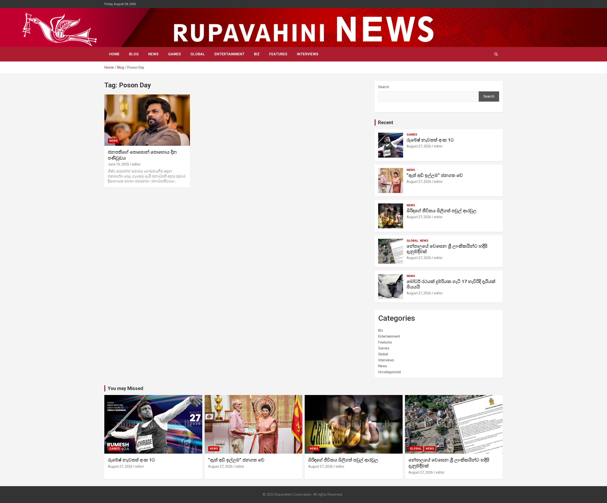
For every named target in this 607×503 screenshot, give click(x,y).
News (153, 54)
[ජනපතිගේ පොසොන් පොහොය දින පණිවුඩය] (147, 120)
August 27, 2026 (419, 146)
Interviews (307, 54)
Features (278, 54)
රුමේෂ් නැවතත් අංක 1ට (430, 140)
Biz (257, 54)
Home (114, 54)
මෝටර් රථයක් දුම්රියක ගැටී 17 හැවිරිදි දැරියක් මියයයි (451, 284)
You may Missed (125, 388)
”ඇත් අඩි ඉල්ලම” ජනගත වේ (435, 175)
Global (197, 54)
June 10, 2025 (118, 164)
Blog (134, 54)
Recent (385, 122)
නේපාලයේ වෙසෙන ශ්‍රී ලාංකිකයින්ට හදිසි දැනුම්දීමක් (447, 248)
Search (383, 87)
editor (136, 164)
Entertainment (229, 54)
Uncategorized (389, 372)
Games (174, 54)
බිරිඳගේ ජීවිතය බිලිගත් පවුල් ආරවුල (442, 210)
